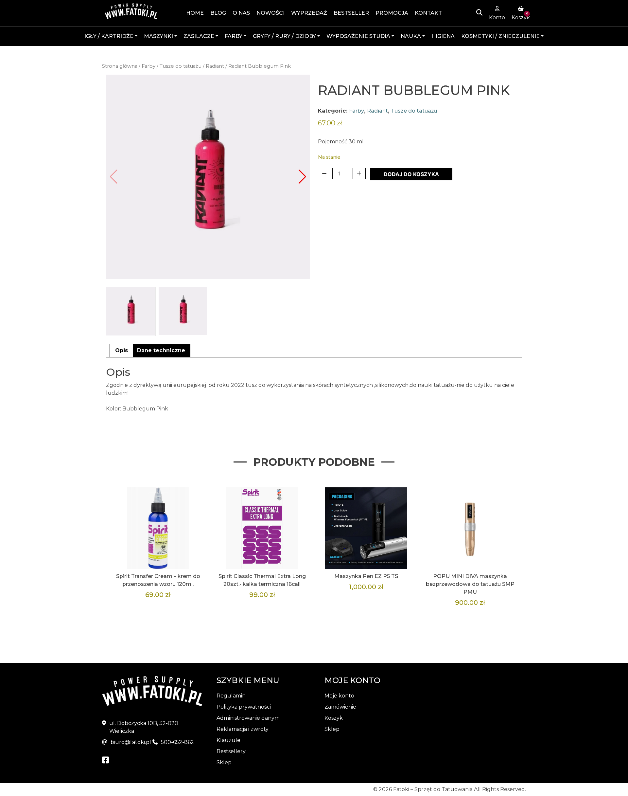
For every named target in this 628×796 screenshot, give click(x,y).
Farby (148, 66)
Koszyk (333, 718)
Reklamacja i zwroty (243, 729)
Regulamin (231, 696)
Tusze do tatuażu (180, 66)
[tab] (121, 350)
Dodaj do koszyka (411, 174)
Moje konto (339, 696)
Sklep (224, 762)
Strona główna (119, 66)
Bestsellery (231, 751)
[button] (302, 177)
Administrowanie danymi (249, 718)
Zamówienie (340, 707)
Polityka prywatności (244, 707)
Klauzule (228, 740)
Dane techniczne (161, 350)
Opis (121, 350)
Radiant (215, 66)
